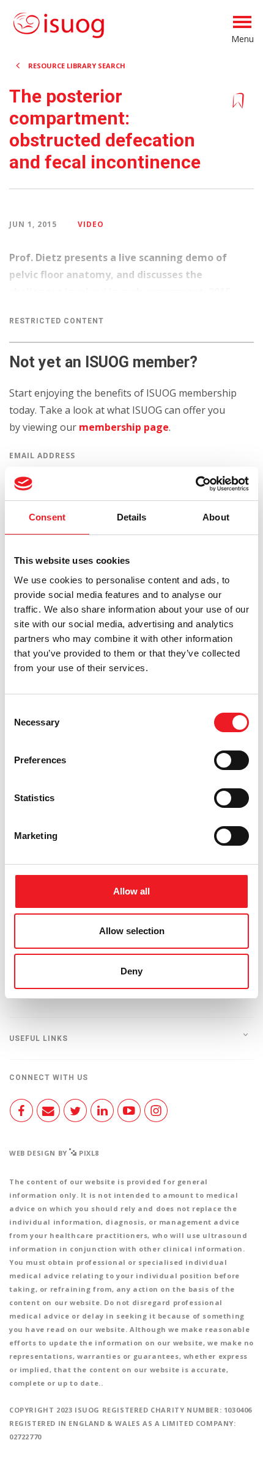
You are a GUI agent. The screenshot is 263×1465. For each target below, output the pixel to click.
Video (91, 224)
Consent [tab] (47, 517)
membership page (124, 427)
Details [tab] (132, 517)
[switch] (231, 765)
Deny (131, 971)
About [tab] (215, 517)
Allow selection (132, 931)
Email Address (42, 455)
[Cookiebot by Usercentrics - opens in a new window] (195, 484)
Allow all (131, 891)
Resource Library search (76, 65)
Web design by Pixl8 (54, 1152)
